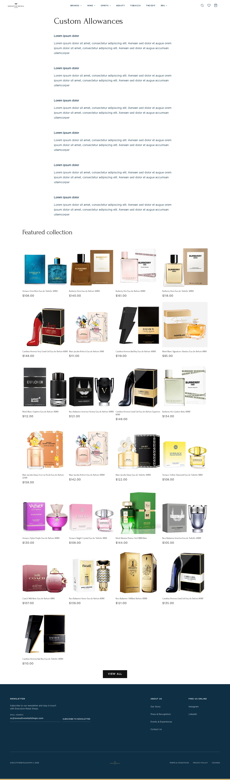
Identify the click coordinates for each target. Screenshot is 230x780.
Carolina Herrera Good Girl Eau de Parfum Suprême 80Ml (138, 413)
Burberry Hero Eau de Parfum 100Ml (84, 291)
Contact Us (156, 729)
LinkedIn (193, 714)
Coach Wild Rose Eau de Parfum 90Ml (38, 598)
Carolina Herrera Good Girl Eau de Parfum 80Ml (182, 598)
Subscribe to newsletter (76, 719)
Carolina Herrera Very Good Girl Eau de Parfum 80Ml (45, 351)
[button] (76, 6)
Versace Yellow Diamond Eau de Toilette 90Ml (182, 475)
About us (156, 699)
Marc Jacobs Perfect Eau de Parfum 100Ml (87, 475)
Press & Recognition (161, 714)
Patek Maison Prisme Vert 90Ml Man (131, 538)
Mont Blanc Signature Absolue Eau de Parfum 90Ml (184, 351)
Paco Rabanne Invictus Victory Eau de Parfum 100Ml (91, 412)
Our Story (155, 707)
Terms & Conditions (179, 763)
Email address (16, 715)
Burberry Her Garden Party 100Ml (176, 412)
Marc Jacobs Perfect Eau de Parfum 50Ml (86, 351)
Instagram (194, 707)
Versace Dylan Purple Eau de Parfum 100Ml (40, 538)
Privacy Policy (200, 763)
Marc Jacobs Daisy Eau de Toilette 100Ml (133, 475)
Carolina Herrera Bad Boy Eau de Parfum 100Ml (136, 351)
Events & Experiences (161, 722)
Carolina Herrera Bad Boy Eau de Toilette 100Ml (42, 659)
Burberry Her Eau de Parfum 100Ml (130, 291)
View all (115, 674)
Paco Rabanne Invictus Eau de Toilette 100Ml (181, 538)
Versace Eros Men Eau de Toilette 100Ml (40, 291)
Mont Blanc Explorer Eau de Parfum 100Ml (40, 412)
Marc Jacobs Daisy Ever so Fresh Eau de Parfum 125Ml (43, 476)
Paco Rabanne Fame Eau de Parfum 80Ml (86, 598)
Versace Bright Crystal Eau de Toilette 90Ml (88, 538)
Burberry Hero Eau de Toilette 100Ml (178, 291)
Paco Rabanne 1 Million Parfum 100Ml (131, 598)
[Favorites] (209, 5)
